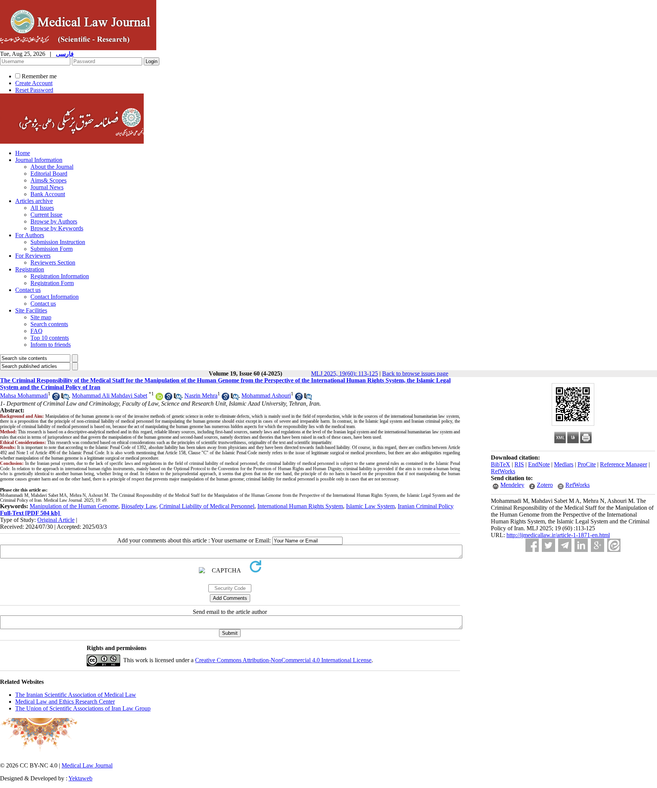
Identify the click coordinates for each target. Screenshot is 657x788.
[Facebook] (532, 545)
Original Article (56, 520)
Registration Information (59, 276)
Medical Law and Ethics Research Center (65, 701)
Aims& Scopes (48, 180)
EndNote (539, 464)
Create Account (33, 83)
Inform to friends (50, 344)
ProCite (587, 464)
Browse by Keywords (56, 228)
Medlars (563, 464)
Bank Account (47, 194)
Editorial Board (48, 173)
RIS (519, 464)
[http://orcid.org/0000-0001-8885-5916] (159, 398)
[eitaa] (613, 545)
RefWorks (503, 471)
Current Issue (46, 214)
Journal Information (38, 160)
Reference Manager (623, 464)
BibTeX (500, 464)
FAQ (36, 331)
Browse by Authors (53, 221)
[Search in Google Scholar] (56, 398)
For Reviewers (33, 255)
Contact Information (54, 296)
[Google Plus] (597, 545)
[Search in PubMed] (65, 398)
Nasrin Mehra (200, 395)
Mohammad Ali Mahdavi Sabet (109, 395)
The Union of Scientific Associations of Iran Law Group (83, 708)
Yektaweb (80, 778)
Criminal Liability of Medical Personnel (206, 506)
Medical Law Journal (87, 765)
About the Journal (51, 166)
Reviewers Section (52, 262)
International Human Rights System (300, 506)
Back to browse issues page (415, 373)
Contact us (28, 290)
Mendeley (512, 485)
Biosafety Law (138, 506)
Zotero (545, 485)
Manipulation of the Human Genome (74, 506)
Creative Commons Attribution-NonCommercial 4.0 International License (283, 660)
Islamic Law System (370, 506)
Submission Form (51, 249)
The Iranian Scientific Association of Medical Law (75, 694)
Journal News (46, 187)
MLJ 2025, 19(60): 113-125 (344, 373)
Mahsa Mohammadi (24, 395)
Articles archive (34, 201)
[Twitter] (548, 545)
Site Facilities (31, 310)
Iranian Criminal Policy (426, 506)
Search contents (49, 324)
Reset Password (34, 90)
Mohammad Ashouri (266, 395)
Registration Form (52, 283)
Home (22, 153)
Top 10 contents (49, 338)
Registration (29, 269)
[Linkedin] (581, 545)
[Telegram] (564, 545)
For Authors (29, 235)
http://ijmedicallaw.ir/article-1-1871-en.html (558, 535)
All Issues (42, 208)
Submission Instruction (57, 242)
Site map (40, 317)
